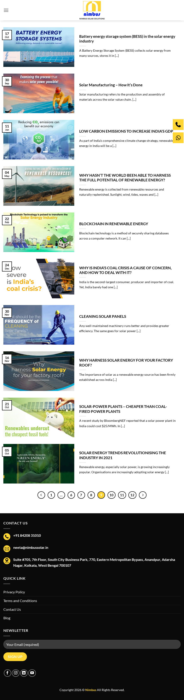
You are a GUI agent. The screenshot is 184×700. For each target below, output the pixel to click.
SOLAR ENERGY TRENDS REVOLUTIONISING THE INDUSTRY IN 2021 (122, 455)
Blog (6, 618)
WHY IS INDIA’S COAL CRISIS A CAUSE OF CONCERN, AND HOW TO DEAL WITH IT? (125, 270)
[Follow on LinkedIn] (24, 673)
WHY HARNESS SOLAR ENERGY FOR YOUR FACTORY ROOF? (126, 362)
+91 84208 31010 (27, 535)
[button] (6, 10)
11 (122, 495)
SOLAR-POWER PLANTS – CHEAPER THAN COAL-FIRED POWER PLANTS (123, 409)
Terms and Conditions (20, 600)
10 (112, 495)
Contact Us (12, 609)
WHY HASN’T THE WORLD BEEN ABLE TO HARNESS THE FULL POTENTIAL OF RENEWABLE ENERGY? (125, 177)
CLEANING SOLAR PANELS (102, 316)
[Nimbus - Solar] (92, 10)
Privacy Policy (14, 592)
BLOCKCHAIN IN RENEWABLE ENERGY (113, 224)
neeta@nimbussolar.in (30, 547)
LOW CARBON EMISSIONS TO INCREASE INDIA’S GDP (126, 131)
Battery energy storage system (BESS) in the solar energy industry (127, 39)
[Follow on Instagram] (15, 673)
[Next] (143, 495)
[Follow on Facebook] (7, 673)
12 (132, 495)
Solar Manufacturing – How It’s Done (110, 85)
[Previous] (41, 495)
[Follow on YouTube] (32, 673)
